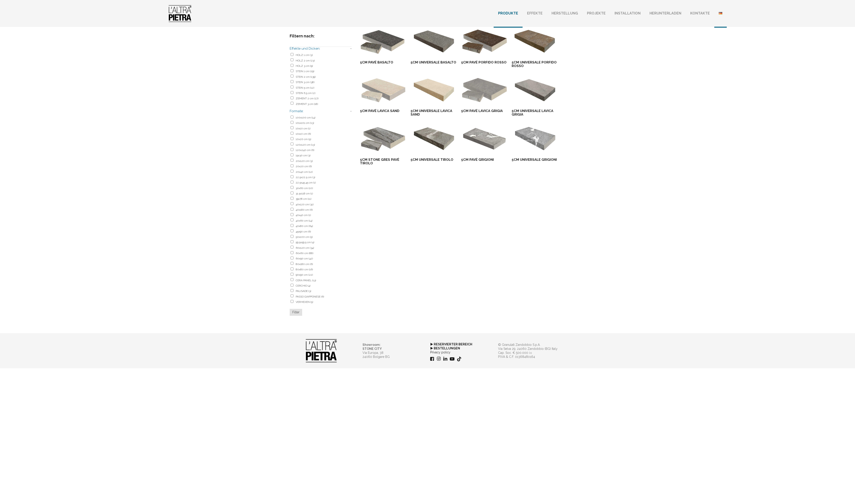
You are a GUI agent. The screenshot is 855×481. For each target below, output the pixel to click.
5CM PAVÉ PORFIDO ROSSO (484, 62)
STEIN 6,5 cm (305, 93)
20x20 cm (304, 166)
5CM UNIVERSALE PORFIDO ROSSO (534, 64)
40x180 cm (304, 209)
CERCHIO (303, 285)
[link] (321, 350)
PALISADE (303, 291)
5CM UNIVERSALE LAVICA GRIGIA (532, 112)
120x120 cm (305, 144)
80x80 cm (304, 269)
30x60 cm (304, 188)
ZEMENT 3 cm (307, 104)
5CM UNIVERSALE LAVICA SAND (431, 112)
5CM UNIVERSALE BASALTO (433, 62)
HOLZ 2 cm (305, 60)
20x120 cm (304, 161)
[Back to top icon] (833, 472)
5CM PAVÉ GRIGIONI (477, 160)
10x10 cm (303, 128)
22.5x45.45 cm (306, 182)
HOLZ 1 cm (304, 55)
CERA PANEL (306, 280)
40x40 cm (303, 215)
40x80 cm (304, 226)
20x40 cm (304, 171)
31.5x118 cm (304, 193)
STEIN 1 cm (305, 71)
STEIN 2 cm (306, 76)
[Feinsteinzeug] (180, 13)
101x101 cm (305, 122)
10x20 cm (303, 139)
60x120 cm (305, 247)
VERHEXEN (304, 302)
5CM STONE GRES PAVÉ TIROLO (379, 161)
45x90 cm (303, 231)
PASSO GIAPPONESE (310, 296)
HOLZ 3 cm (304, 65)
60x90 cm (304, 258)
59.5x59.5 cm (305, 242)
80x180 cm (304, 264)
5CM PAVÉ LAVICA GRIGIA (482, 111)
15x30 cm (303, 155)
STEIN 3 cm (305, 82)
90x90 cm (304, 274)
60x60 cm (304, 253)
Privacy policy (440, 352)
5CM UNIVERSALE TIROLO (432, 160)
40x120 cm (305, 204)
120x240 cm (305, 150)
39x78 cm (303, 198)
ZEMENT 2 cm (307, 98)
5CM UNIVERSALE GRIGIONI (534, 160)
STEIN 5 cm (305, 87)
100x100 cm (305, 117)
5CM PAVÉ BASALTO (376, 62)
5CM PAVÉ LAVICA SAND (379, 111)
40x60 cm (304, 220)
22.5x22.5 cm (305, 177)
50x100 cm (304, 236)
